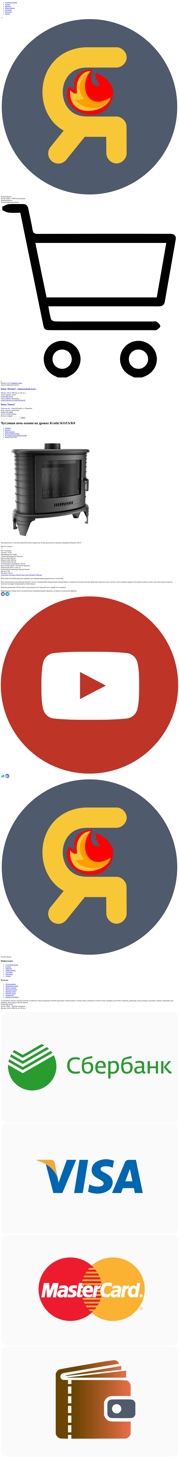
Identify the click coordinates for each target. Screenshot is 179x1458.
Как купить (25, 575)
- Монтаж (8, 968)
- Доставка (8, 972)
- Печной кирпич (11, 990)
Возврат (33, 575)
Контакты (8, 12)
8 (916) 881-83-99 (7, 396)
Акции (7, 14)
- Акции (8, 976)
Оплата (18, 575)
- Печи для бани (10, 988)
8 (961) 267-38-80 (7, 412)
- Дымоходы (9, 995)
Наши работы (10, 8)
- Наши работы (10, 970)
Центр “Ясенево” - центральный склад (18, 389)
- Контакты (9, 974)
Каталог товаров (7, 416)
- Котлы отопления (11, 997)
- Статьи (8, 967)
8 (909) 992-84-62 (19, 400)
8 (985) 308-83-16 (7, 400)
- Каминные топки (11, 986)
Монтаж (8, 6)
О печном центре (11, 2)
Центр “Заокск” (8, 404)
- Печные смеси (10, 991)
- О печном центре (11, 965)
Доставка (8, 10)
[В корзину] (89, 379)
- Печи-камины (10, 984)
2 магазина (4, 575)
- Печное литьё (10, 993)
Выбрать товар (16, 383)
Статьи (7, 4)
